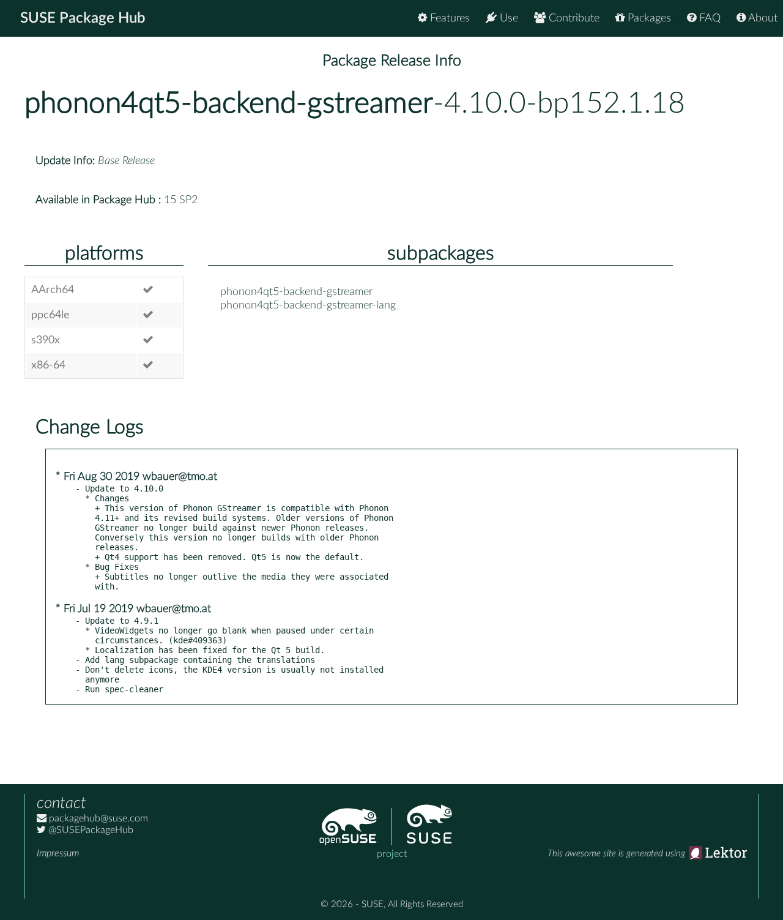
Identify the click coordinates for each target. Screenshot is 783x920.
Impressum (58, 853)
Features (448, 18)
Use (507, 18)
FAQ (708, 18)
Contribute (572, 18)
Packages (648, 18)
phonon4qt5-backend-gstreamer (228, 103)
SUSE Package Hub (83, 18)
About (761, 18)
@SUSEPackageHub (89, 830)
